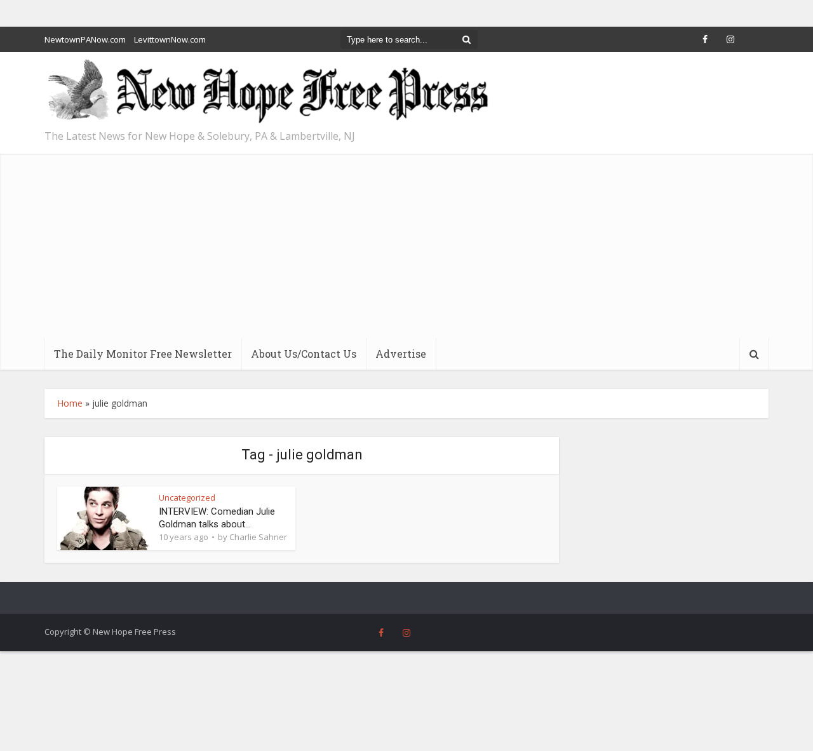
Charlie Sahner (258, 537)
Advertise (400, 353)
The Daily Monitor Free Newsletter (143, 353)
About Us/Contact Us (303, 353)
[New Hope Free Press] (266, 91)
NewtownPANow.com (85, 39)
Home (70, 403)
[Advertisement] (406, 243)
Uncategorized (187, 497)
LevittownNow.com (170, 39)
